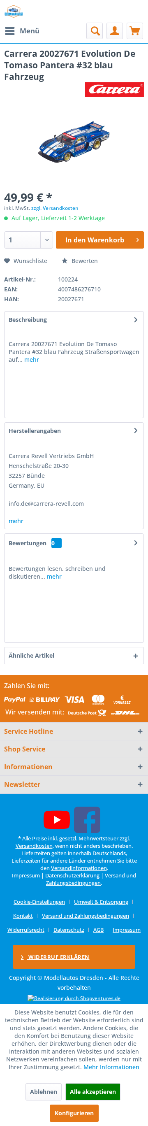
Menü (29, 30)
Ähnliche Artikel (31, 655)
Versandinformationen (79, 868)
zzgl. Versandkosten (55, 208)
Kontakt (23, 915)
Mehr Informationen (111, 1067)
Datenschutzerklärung (72, 875)
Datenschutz (68, 929)
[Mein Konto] (114, 31)
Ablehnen (43, 1092)
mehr (31, 359)
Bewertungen (27, 543)
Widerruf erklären (58, 957)
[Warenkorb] (135, 31)
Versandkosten (34, 845)
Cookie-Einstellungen (39, 901)
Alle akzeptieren (93, 1092)
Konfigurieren (74, 1113)
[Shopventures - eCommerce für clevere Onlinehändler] (74, 998)
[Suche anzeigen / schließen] (94, 31)
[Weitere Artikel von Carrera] (114, 89)
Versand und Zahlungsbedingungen (91, 879)
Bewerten (84, 261)
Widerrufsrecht (25, 929)
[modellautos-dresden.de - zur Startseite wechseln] (13, 11)
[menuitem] (22, 31)
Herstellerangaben (35, 431)
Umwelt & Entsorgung (101, 901)
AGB (98, 929)
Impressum (26, 875)
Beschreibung (28, 319)
